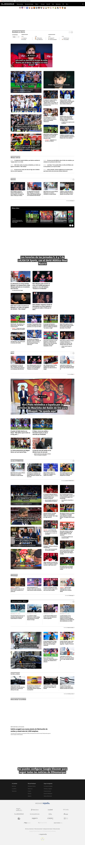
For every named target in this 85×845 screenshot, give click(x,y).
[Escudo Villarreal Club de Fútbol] (65, 8)
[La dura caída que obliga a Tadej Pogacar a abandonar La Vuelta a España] (26, 557)
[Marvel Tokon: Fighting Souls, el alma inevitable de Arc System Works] (67, 582)
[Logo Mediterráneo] (58, 822)
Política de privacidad (38, 828)
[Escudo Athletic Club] (20, 8)
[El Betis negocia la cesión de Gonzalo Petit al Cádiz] (58, 79)
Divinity (29, 793)
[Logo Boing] (50, 814)
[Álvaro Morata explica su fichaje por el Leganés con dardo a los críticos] (51, 467)
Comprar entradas (48, 786)
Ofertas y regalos (48, 788)
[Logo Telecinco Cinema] (50, 818)
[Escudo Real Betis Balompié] (53, 8)
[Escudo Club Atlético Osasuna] (44, 8)
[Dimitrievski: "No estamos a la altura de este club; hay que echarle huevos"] (18, 319)
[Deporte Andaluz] (18, 613)
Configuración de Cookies (47, 828)
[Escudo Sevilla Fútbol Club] (60, 8)
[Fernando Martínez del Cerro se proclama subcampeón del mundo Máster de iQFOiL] (18, 608)
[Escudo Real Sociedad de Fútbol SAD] (58, 8)
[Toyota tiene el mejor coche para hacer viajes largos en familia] (51, 680)
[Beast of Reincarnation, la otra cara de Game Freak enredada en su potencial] (18, 582)
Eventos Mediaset (48, 793)
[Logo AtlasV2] (27, 822)
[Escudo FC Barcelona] (34, 8)
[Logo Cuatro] (50, 809)
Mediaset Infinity (32, 786)
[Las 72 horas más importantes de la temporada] (50, 524)
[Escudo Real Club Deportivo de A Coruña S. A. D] (51, 8)
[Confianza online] (42, 840)
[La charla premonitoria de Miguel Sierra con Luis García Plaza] (21, 443)
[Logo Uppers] (35, 818)
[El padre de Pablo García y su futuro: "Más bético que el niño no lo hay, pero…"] (21, 424)
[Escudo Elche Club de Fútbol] (29, 8)
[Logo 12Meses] (66, 818)
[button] (31, 55)
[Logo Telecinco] (34, 809)
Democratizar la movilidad (17, 726)
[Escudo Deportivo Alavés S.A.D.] (27, 8)
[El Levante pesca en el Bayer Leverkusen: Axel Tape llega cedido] (67, 561)
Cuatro (29, 791)
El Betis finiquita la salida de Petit (8, 0)
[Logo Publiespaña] (42, 822)
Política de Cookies (56, 828)
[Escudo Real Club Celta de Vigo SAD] (25, 8)
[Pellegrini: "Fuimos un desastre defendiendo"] (50, 541)
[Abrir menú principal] (83, 4)
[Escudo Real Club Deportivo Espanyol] (32, 8)
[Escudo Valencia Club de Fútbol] (63, 8)
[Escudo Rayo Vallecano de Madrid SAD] (48, 8)
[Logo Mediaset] (42, 804)
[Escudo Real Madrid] (55, 8)
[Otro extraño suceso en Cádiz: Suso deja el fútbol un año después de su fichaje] (67, 467)
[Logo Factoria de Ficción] (34, 814)
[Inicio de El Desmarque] (7, 4)
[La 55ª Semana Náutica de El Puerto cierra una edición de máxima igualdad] (51, 608)
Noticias (14, 786)
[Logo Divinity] (66, 809)
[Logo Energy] (66, 814)
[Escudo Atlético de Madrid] (22, 8)
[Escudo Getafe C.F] (37, 8)
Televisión (14, 791)
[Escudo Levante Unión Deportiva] (39, 8)
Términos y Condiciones (29, 828)
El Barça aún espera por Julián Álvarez (23, 0)
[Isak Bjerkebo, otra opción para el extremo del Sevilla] (18, 336)
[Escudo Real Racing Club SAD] (46, 8)
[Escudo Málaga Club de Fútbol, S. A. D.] (41, 8)
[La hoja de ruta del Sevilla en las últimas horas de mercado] (42, 443)
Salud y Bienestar (48, 796)
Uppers (29, 796)
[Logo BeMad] (19, 818)
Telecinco (30, 788)
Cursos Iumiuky (47, 791)
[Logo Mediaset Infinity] (19, 809)
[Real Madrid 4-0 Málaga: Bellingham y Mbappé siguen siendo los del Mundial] (26, 103)
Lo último (14, 788)
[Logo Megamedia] (43, 834)
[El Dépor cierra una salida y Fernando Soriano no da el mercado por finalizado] (42, 424)
